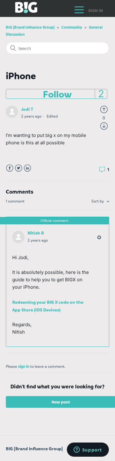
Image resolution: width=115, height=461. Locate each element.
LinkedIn (27, 168)
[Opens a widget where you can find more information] (88, 450)
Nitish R (36, 232)
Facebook (9, 168)
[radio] (104, 109)
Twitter (18, 168)
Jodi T (27, 109)
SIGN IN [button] (95, 10)
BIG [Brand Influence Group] (30, 27)
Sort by (98, 200)
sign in (23, 366)
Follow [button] (57, 94)
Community (71, 27)
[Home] (21, 11)
